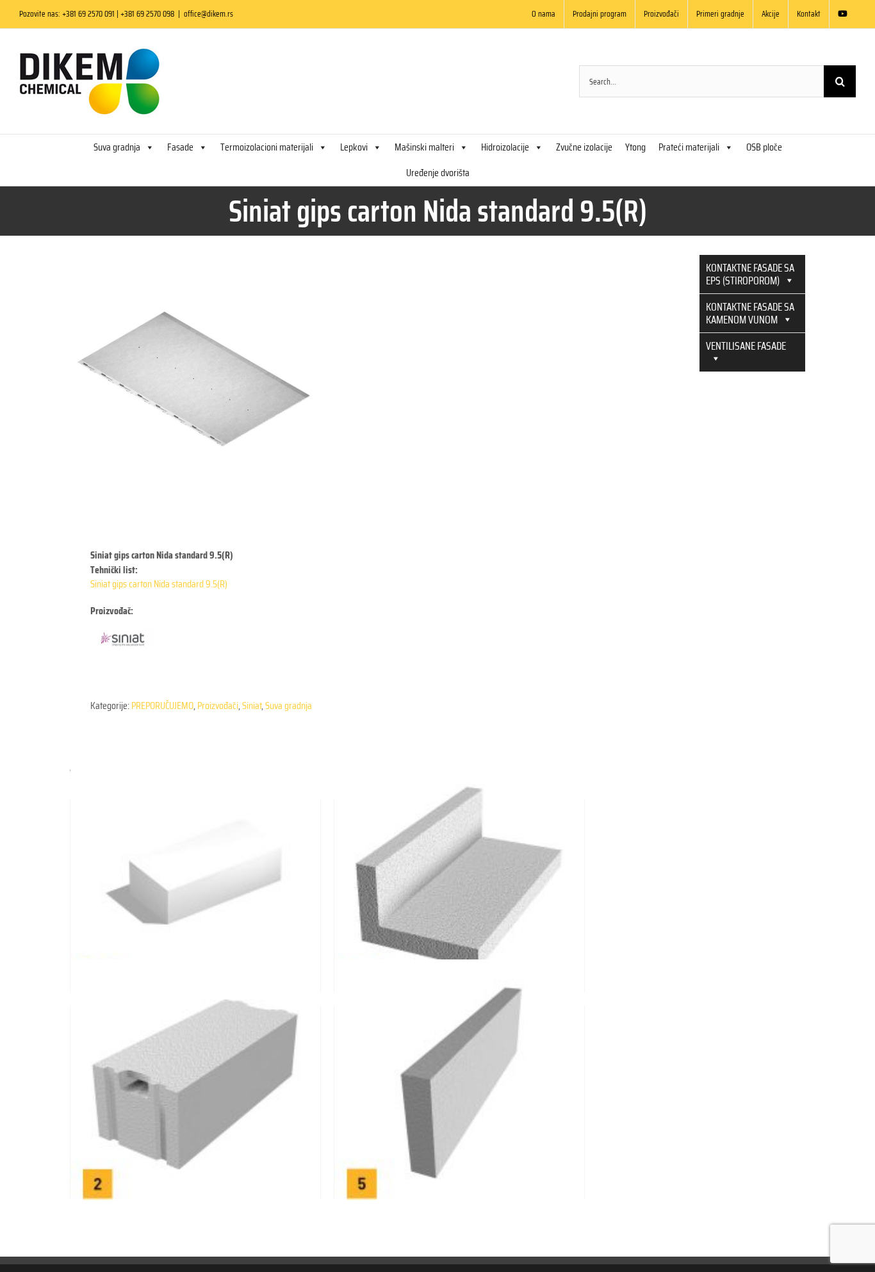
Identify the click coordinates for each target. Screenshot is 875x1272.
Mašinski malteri (424, 147)
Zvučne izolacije (584, 147)
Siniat (251, 705)
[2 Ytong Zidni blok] (195, 1074)
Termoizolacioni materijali (266, 147)
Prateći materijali (688, 147)
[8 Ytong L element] (459, 868)
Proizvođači (217, 705)
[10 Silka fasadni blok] (195, 868)
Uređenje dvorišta (438, 173)
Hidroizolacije (505, 147)
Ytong (635, 147)
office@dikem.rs (208, 13)
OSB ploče (764, 147)
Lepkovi (354, 147)
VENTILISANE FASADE (746, 346)
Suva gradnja (117, 147)
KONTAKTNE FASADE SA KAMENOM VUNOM (750, 313)
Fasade (180, 147)
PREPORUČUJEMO (162, 705)
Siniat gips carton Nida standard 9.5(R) (158, 584)
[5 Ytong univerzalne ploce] (459, 1074)
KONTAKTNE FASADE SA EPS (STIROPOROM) (750, 274)
